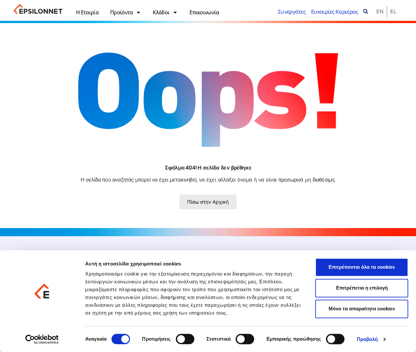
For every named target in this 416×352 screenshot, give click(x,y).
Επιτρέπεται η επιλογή (362, 288)
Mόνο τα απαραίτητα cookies (362, 308)
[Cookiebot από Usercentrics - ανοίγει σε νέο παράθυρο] (42, 339)
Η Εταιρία (87, 12)
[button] (365, 11)
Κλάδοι (161, 12)
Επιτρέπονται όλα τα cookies (362, 267)
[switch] (185, 339)
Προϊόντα (121, 12)
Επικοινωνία (204, 12)
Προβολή (367, 339)
